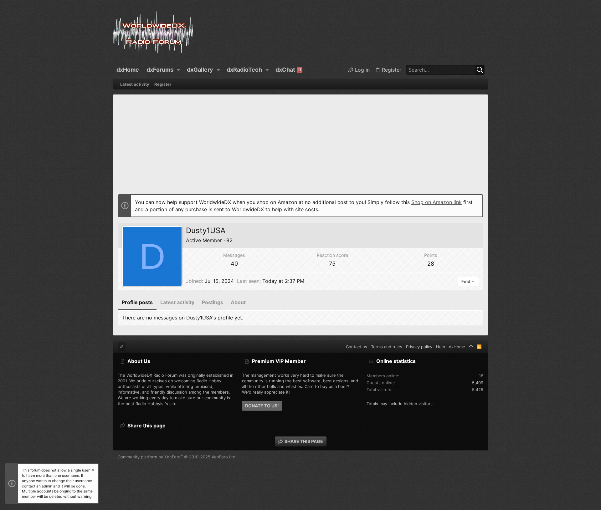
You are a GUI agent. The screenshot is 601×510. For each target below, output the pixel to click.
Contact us (356, 346)
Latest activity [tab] (177, 302)
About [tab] (238, 302)
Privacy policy (419, 346)
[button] (178, 70)
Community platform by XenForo (177, 456)
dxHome (457, 346)
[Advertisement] (300, 147)
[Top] (471, 346)
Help (440, 346)
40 (234, 263)
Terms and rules (386, 346)
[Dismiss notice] (92, 471)
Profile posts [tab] (137, 302)
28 (430, 263)
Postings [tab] (212, 302)
